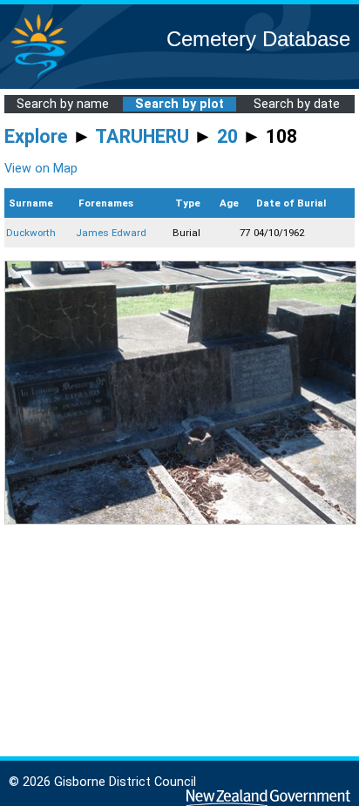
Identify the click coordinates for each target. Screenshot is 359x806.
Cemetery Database (258, 39)
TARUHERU (142, 136)
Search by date (297, 104)
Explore (36, 136)
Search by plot (179, 104)
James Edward (111, 233)
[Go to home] (38, 78)
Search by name (63, 104)
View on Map (41, 168)
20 (227, 136)
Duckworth (31, 233)
